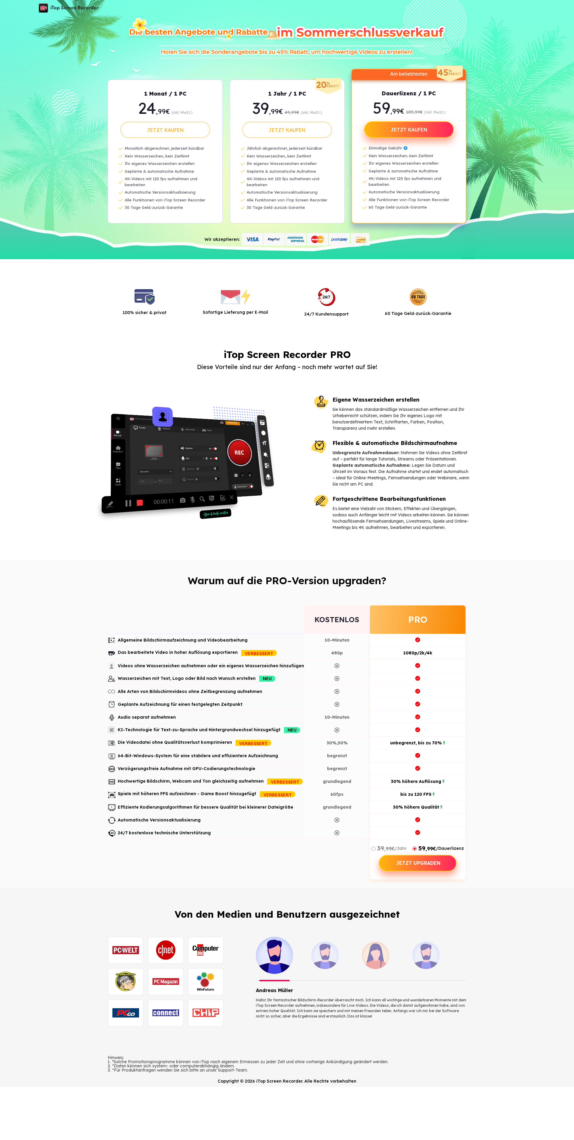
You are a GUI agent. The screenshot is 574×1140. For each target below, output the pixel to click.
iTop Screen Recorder (69, 8)
